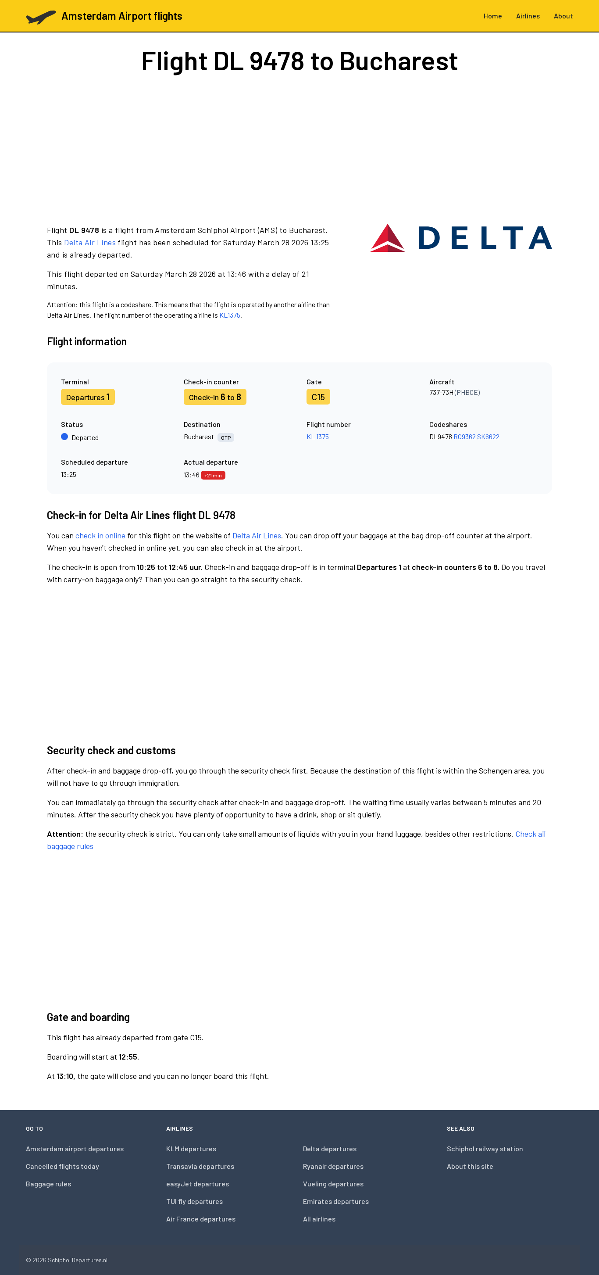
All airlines (319, 1218)
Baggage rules (48, 1183)
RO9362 (464, 436)
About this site (470, 1166)
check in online (100, 535)
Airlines (528, 15)
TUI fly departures (194, 1201)
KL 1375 (318, 436)
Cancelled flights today (62, 1166)
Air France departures (200, 1218)
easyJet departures (197, 1183)
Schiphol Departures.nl (77, 1260)
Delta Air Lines (90, 242)
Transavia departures (200, 1166)
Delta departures (330, 1148)
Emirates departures (336, 1201)
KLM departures (191, 1148)
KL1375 (229, 315)
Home (493, 15)
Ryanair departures (333, 1166)
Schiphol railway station (485, 1148)
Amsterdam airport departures (75, 1148)
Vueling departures (333, 1183)
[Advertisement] (299, 148)
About (563, 15)
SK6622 (488, 436)
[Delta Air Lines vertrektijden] (461, 272)
